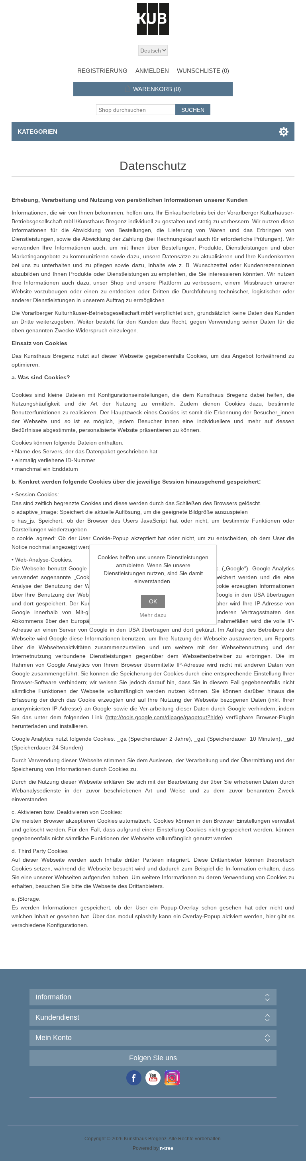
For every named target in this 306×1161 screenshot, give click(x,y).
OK (153, 601)
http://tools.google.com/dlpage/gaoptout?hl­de (164, 717)
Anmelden (152, 70)
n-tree (166, 1148)
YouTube (153, 1077)
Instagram (172, 1077)
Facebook (133, 1077)
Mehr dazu (153, 615)
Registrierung (102, 70)
